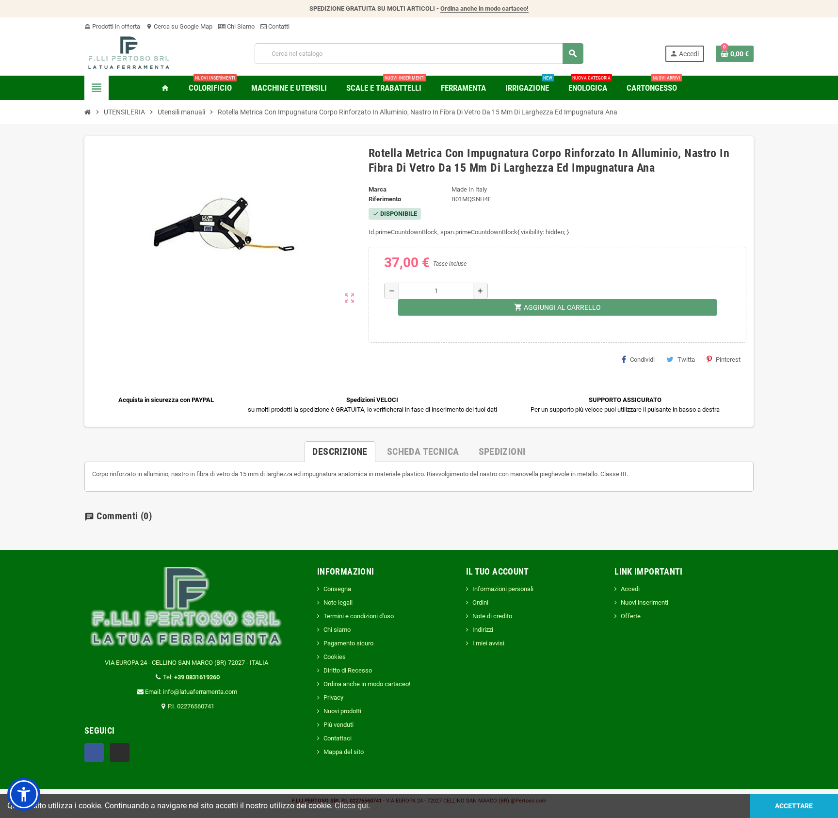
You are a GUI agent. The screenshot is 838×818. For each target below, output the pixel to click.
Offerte (631, 616)
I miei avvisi (488, 643)
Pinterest (728, 359)
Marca (378, 189)
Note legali (338, 602)
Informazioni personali (502, 589)
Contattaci (337, 738)
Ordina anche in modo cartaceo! (484, 8)
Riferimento (385, 199)
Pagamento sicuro (348, 643)
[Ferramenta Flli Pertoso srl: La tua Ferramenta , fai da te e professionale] (128, 53)
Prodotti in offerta (112, 26)
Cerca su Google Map (179, 26)
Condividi (642, 359)
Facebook (94, 752)
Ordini (480, 602)
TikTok (119, 752)
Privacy (333, 697)
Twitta (686, 359)
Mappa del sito (343, 751)
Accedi (630, 589)
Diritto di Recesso (347, 670)
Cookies (334, 656)
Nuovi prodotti (342, 711)
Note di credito (492, 616)
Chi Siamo (240, 26)
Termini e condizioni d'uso (358, 616)
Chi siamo (337, 629)
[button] (24, 794)
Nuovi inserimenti (644, 602)
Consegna (337, 589)
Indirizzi (482, 629)
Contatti (278, 26)
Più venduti (338, 724)
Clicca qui (351, 805)
